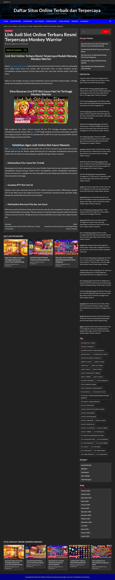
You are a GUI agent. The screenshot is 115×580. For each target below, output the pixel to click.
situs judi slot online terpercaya (90, 401)
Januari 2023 (85, 536)
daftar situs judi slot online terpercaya (92, 350)
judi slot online (97, 369)
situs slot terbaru (86, 431)
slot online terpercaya (87, 454)
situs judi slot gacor (99, 391)
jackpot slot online (97, 365)
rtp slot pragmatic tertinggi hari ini (91, 388)
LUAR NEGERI (27, 21)
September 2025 (86, 498)
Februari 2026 (85, 491)
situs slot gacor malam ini (88, 416)
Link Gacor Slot (92, 101)
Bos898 (82, 245)
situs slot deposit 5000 (87, 405)
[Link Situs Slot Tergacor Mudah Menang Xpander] (79, 551)
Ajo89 (81, 187)
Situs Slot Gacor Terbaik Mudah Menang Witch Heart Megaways (66, 260)
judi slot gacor (85, 369)
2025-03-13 (96, 568)
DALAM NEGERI (15, 21)
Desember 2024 (86, 512)
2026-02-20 (8, 265)
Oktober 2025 (85, 494)
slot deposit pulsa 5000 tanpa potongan (92, 435)
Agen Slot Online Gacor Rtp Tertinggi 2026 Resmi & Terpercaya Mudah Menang (14, 260)
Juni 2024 (84, 526)
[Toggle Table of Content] (24, 50)
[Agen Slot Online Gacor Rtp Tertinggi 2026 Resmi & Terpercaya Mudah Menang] (16, 247)
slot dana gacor (99, 431)
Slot (102, 78)
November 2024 (86, 515)
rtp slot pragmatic (102, 380)
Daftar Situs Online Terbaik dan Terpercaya (57, 10)
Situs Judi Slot (99, 162)
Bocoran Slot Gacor (95, 124)
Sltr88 (82, 316)
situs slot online (100, 420)
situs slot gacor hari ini (88, 413)
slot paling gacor (102, 454)
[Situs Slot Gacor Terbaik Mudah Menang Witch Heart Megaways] (66, 247)
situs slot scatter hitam (88, 428)
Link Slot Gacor (87, 281)
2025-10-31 (34, 263)
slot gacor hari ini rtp (87, 443)
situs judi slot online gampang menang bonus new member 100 (95, 396)
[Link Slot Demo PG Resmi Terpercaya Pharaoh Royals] (41, 247)
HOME (6, 21)
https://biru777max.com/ (96, 258)
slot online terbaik (99, 450)
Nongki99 (83, 303)
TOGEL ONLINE (64, 21)
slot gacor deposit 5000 (88, 439)
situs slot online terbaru (19, 66)
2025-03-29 (74, 566)
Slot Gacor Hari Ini (91, 233)
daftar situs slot (86, 354)
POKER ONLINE (51, 21)
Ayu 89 (33, 132)
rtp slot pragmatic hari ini (88, 384)
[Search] (110, 21)
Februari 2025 (85, 505)
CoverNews (77, 577)
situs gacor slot (86, 391)
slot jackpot (85, 446)
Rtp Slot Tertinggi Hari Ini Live (13, 44)
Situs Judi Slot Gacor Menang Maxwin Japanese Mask (93, 67)
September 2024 (86, 522)
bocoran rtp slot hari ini (88, 343)
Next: (60, 226)
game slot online (99, 361)
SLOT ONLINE (39, 21)
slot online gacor (86, 450)
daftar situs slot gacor (100, 354)
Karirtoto (83, 149)
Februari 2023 (85, 532)
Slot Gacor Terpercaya (92, 210)
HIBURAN (75, 21)
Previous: (22, 226)
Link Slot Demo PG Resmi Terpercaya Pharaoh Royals (95, 50)
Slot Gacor (89, 111)
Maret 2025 (85, 501)
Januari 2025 (85, 508)
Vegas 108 (83, 220)
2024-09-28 (25, 44)
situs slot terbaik (102, 428)
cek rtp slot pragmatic (87, 346)
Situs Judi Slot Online (97, 88)
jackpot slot (85, 365)
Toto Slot (97, 270)
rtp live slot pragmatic (87, 380)
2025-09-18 (59, 265)
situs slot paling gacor (87, 424)
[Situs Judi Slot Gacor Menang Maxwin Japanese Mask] (101, 551)
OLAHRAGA (84, 21)
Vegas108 (83, 197)
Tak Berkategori (86, 479)
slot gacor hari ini (102, 439)
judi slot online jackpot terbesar (90, 373)
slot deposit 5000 (15, 149)
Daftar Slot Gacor (88, 136)
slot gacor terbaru (102, 443)
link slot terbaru (86, 376)
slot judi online (95, 446)
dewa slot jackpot (86, 361)
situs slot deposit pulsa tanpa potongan (92, 409)
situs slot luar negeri (87, 420)
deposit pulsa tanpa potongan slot (91, 358)
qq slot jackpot (98, 376)
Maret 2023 (85, 529)
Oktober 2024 (85, 519)
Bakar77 (82, 326)
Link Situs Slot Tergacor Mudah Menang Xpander (93, 62)
